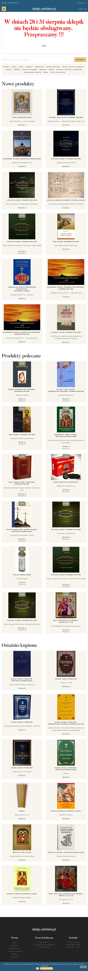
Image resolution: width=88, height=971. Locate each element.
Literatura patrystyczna (73, 852)
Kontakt (14, 954)
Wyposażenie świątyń (32, 72)
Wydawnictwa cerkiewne (74, 287)
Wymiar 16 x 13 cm (66, 622)
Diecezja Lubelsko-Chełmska (58, 200)
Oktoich (66, 773)
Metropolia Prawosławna (30, 158)
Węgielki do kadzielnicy (68, 482)
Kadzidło (29, 67)
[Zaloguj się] (78, 3)
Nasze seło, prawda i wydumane (66, 245)
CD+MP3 (6, 67)
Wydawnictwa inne (75, 117)
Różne (45, 72)
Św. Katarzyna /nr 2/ (66, 899)
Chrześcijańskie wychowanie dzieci (22, 856)
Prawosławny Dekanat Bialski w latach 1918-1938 (66, 204)
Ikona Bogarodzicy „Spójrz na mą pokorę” (66, 626)
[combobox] (37, 59)
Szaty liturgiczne (57, 72)
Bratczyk (16, 852)
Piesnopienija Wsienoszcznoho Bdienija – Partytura (22, 726)
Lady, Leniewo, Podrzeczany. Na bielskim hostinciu (22, 624)
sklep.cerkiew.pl (44, 9)
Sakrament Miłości (22, 395)
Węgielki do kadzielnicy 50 (66, 486)
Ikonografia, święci (62, 434)
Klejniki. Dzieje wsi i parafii (66, 163)
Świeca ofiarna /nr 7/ (22, 815)
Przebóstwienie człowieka (22, 898)
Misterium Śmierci (66, 815)
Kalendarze (7, 158)
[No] (83, 967)
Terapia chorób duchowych (66, 856)
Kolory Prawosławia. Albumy (18, 529)
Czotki (14, 67)
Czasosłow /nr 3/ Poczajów (22, 771)
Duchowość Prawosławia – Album (22, 535)
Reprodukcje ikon (25, 117)
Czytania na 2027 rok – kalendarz (22, 295)
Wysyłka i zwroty (15, 948)
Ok (37, 968)
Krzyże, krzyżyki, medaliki (73, 67)
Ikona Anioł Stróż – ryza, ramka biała (22, 121)
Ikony (21, 67)
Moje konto (15, 957)
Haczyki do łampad (29, 69)
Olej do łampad (19, 574)
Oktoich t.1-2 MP (66, 683)
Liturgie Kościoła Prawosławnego (22, 438)
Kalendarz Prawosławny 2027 (22, 163)
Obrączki (43, 69)
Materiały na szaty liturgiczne (69, 69)
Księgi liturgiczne (27, 482)
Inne (58, 117)
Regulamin (14, 945)
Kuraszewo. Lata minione (66, 533)
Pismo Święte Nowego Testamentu (22, 685)
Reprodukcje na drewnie (68, 620)
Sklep (15, 942)
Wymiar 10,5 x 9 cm (66, 895)
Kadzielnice (39, 67)
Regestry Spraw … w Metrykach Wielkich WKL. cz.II (66, 121)
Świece (51, 69)
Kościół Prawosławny (66, 395)
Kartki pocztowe (53, 67)
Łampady (17, 69)
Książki (9, 69)
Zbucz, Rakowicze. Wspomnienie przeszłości (22, 204)
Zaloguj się (82, 3)
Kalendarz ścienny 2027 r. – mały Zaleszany (66, 293)
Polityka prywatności (14, 951)
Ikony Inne (58, 893)
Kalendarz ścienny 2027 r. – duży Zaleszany (22, 338)
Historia (52, 117)
